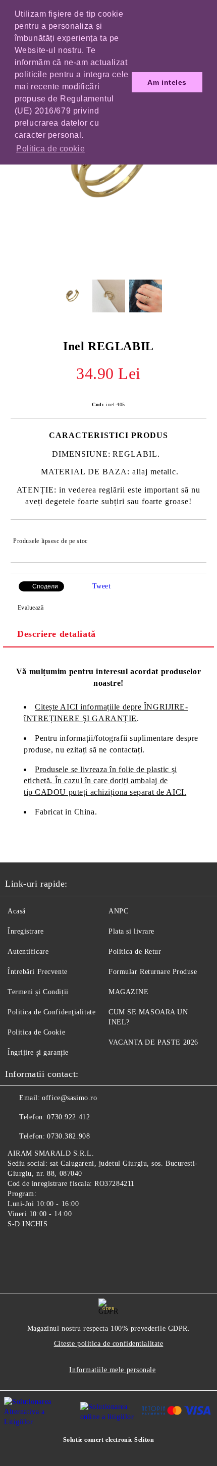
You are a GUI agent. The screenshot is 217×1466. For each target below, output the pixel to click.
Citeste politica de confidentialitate (109, 1343)
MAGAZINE (128, 992)
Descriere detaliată (56, 634)
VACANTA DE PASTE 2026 (153, 1042)
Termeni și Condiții (38, 992)
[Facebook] (18, 1247)
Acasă (17, 911)
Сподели (45, 586)
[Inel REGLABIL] (108, 264)
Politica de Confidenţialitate (51, 1012)
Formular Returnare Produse (152, 971)
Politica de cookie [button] (50, 148)
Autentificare (28, 951)
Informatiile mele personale (112, 1370)
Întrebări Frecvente (38, 971)
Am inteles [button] (167, 82)
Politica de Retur (134, 951)
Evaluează (31, 607)
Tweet (101, 586)
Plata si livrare (131, 931)
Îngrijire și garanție (38, 1052)
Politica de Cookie (36, 1032)
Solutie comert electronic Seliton (108, 1439)
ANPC (118, 911)
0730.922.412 (68, 1117)
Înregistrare (26, 931)
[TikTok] (63, 1247)
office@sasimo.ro (69, 1098)
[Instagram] (40, 1247)
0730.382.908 (68, 1136)
